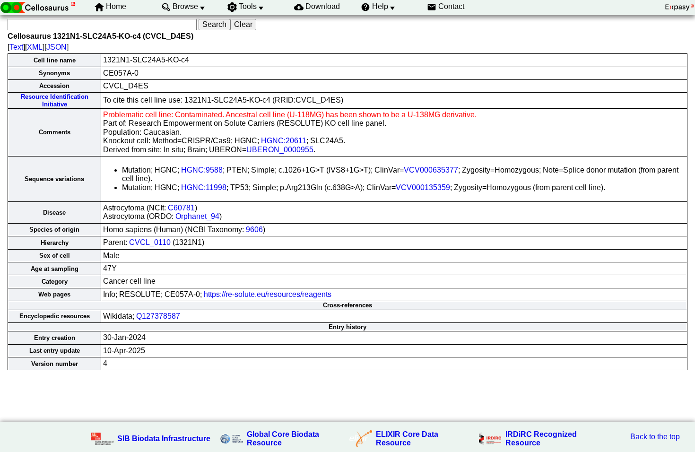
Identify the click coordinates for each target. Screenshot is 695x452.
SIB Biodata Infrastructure (163, 439)
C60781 (181, 208)
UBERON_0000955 (279, 150)
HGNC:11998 (203, 187)
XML (35, 47)
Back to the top (655, 437)
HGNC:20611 (283, 141)
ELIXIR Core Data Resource (407, 438)
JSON (56, 47)
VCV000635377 (431, 170)
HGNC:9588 (202, 170)
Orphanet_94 (197, 216)
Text (16, 47)
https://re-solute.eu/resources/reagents (267, 294)
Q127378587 (158, 316)
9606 (254, 230)
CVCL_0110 (150, 242)
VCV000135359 (423, 187)
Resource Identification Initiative (54, 100)
